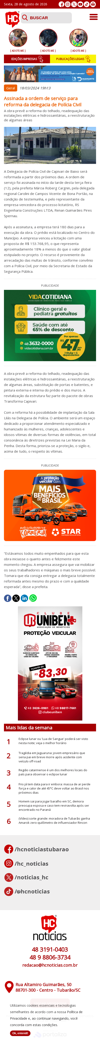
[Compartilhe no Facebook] (7, 598)
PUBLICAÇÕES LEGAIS (70, 59)
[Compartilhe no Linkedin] (24, 598)
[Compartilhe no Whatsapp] (33, 598)
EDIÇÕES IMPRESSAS (24, 59)
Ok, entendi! (20, 1033)
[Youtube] (80, 4)
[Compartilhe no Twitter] (16, 598)
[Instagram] (68, 4)
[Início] (12, 26)
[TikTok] (86, 4)
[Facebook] (61, 4)
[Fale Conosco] (93, 4)
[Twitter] (74, 4)
